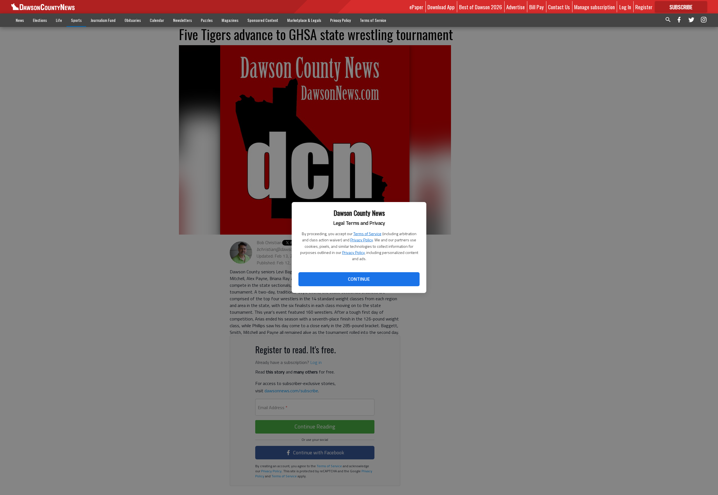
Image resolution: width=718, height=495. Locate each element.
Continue (359, 279)
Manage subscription (594, 6)
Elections (40, 20)
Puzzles (207, 20)
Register (643, 6)
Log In (625, 6)
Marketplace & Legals (304, 20)
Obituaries (133, 20)
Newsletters (182, 20)
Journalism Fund (103, 20)
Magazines (230, 20)
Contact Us (559, 6)
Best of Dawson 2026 (480, 6)
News (20, 20)
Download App (441, 6)
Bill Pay (536, 6)
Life (59, 20)
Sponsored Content (262, 20)
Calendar (157, 20)
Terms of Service (367, 234)
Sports (76, 20)
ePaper (416, 6)
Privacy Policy (361, 240)
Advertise (515, 6)
